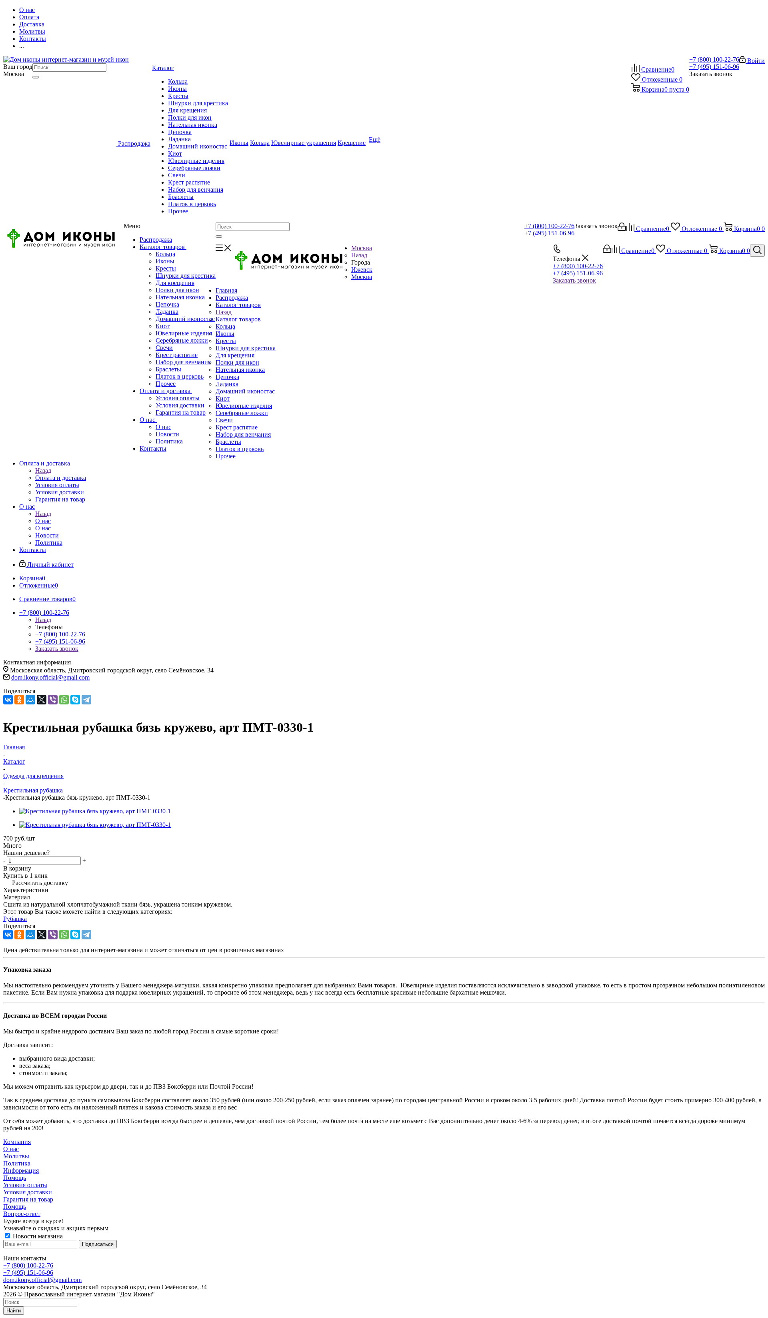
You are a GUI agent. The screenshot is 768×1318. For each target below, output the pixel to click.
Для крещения (175, 282)
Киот (163, 326)
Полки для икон (177, 290)
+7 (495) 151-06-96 (714, 66)
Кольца (165, 254)
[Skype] (75, 699)
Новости (167, 434)
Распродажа (156, 239)
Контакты (153, 448)
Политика (169, 441)
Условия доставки (180, 405)
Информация (21, 1170)
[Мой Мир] (30, 699)
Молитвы (16, 1156)
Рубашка (15, 918)
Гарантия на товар (181, 412)
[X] (41, 699)
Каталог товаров (163, 246)
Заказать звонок (574, 280)
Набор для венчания (183, 362)
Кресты (166, 268)
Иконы (165, 261)
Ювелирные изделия (184, 333)
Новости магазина (37, 1236)
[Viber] (53, 699)
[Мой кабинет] (622, 228)
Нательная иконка (180, 297)
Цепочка (167, 304)
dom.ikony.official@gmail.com (50, 677)
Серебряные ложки (182, 340)
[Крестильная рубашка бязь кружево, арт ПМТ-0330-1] (95, 811)
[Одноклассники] (19, 699)
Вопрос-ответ (21, 1213)
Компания (17, 1141)
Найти (13, 1311)
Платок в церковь (180, 376)
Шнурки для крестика (186, 275)
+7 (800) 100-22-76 (714, 59)
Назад (359, 255)
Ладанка (167, 311)
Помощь (14, 1177)
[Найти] (35, 77)
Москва (361, 276)
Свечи (164, 347)
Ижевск (361, 269)
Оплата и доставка (166, 390)
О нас (148, 419)
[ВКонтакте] (8, 699)
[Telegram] (86, 699)
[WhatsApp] (64, 699)
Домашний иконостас (185, 318)
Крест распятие (177, 354)
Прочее (166, 383)
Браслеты (168, 369)
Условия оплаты (178, 398)
